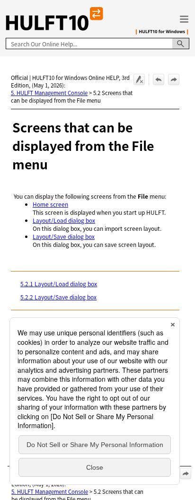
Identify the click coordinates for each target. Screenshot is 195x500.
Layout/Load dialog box (64, 220)
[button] (180, 43)
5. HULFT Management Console (49, 92)
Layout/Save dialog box (64, 236)
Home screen (50, 204)
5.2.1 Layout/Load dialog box (58, 284)
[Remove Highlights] (139, 79)
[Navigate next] (173, 79)
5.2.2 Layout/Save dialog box (58, 297)
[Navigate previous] (158, 79)
